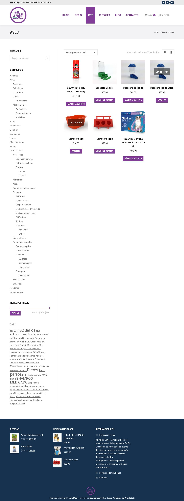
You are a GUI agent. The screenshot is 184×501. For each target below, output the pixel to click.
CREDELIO (24, 341)
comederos (18, 92)
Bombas (14, 130)
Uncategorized (16, 292)
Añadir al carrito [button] (76, 104)
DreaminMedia (72, 498)
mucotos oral (38, 366)
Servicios (17, 284)
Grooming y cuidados (22, 242)
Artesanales (21, 101)
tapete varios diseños (20, 390)
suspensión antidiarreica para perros (27, 386)
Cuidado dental (22, 250)
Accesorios (18, 84)
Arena (16, 184)
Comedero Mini (76, 138)
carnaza (14, 342)
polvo (39, 375)
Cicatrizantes (22, 200)
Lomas (13, 138)
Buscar (46, 58)
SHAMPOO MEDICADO (21, 380)
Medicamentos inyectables (28, 209)
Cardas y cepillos (23, 246)
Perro (42, 370)
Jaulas (16, 96)
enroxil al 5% (36, 345)
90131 (17, 331)
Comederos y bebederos (24, 188)
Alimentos (17, 180)
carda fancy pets (37, 338)
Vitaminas (20, 225)
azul (38, 331)
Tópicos (19, 221)
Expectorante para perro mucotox (21, 352)
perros (16, 374)
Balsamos (20, 196)
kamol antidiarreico (19, 356)
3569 (12, 331)
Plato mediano (29, 375)
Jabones (20, 255)
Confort (19, 167)
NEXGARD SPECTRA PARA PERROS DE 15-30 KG (133, 142)
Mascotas (15, 366)
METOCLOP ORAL (27, 366)
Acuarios (14, 76)
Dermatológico (25, 263)
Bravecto (37, 335)
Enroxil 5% (24, 345)
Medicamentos (20, 105)
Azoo (12, 121)
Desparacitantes (23, 113)
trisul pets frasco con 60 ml (32, 393)
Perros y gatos (16, 150)
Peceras (23, 370)
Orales (22, 234)
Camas (22, 171)
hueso (42, 352)
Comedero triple (105, 138)
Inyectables (24, 230)
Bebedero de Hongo (133, 88)
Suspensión (33, 383)
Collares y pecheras (24, 163)
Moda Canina (19, 279)
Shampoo (20, 271)
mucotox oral (14, 371)
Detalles (162, 100)
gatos (36, 352)
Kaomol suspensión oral (28, 363)
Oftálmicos (21, 217)
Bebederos (18, 88)
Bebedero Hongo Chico (161, 88)
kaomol (32, 356)
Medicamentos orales (26, 213)
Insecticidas (24, 267)
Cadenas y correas (24, 159)
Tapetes (22, 175)
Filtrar (15, 313)
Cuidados (23, 259)
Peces (13, 146)
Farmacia (17, 192)
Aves (12, 80)
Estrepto (14, 348)
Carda (25, 338)
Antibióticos (21, 109)
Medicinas (20, 117)
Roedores (14, 288)
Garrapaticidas (19, 238)
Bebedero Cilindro (105, 88)
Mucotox (46, 366)
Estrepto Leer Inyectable (29, 348)
